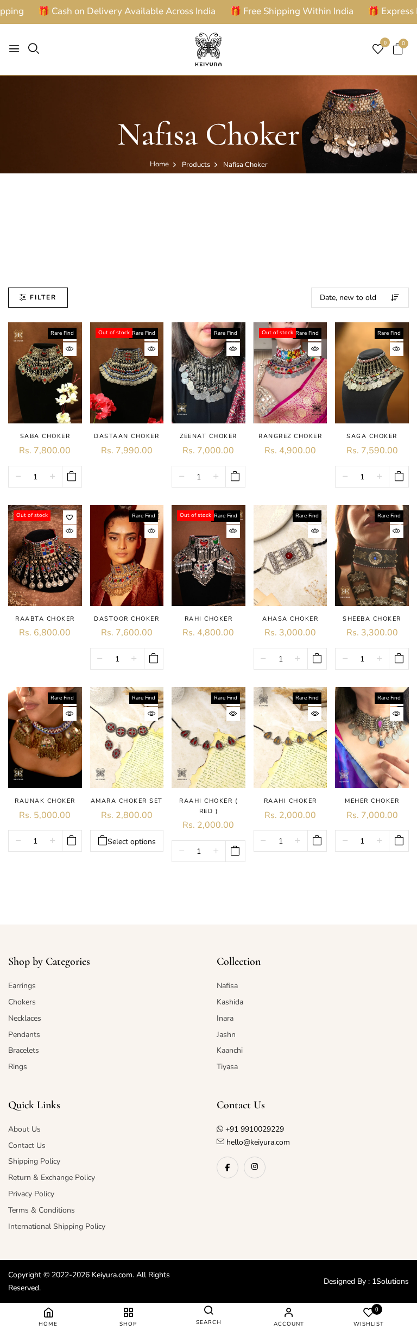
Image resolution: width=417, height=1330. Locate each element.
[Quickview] (70, 349)
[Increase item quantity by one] (52, 477)
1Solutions (390, 1281)
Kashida (230, 1002)
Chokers (22, 1002)
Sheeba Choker (372, 619)
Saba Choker (45, 436)
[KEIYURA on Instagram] (255, 1167)
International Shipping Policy (56, 1226)
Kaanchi (230, 1050)
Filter (43, 297)
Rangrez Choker (290, 436)
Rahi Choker (209, 619)
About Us (24, 1129)
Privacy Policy (31, 1194)
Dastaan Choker (126, 436)
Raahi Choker (290, 801)
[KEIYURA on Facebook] (227, 1167)
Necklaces (24, 1018)
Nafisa (227, 986)
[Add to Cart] (72, 477)
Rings (17, 1066)
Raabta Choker (45, 619)
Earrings (22, 986)
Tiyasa (227, 1066)
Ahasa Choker (290, 619)
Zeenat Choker (208, 436)
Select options (132, 841)
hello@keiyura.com (257, 1142)
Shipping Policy (34, 1161)
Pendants (24, 1034)
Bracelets (23, 1050)
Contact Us (27, 1145)
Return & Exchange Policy (51, 1177)
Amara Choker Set (127, 801)
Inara (225, 1018)
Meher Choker (372, 801)
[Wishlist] (70, 517)
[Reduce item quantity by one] (18, 477)
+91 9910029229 (254, 1129)
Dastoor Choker (126, 619)
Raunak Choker (45, 801)
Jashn (226, 1034)
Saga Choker (371, 436)
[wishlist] (377, 50)
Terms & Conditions (41, 1210)
